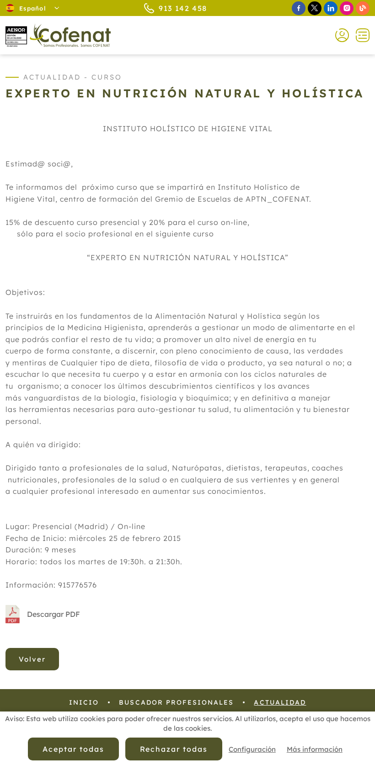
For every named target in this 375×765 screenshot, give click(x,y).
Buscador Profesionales (176, 702)
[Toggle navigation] (359, 35)
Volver (32, 659)
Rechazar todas (174, 749)
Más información (315, 749)
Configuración (252, 749)
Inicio (84, 702)
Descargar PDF (53, 614)
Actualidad (280, 702)
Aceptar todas (73, 749)
